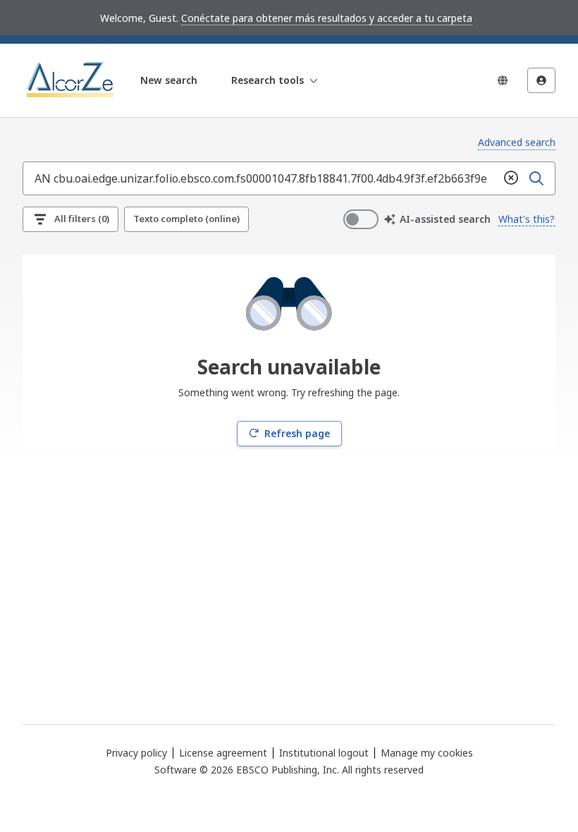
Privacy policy (136, 752)
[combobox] (261, 178)
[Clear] (511, 178)
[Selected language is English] (502, 80)
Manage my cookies (427, 753)
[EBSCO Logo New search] (72, 80)
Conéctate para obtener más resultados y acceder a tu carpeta (326, 18)
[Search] (536, 178)
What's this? (526, 219)
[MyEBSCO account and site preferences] (541, 80)
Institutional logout (324, 752)
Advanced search (516, 142)
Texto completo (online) (186, 218)
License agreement (223, 752)
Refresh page (297, 433)
